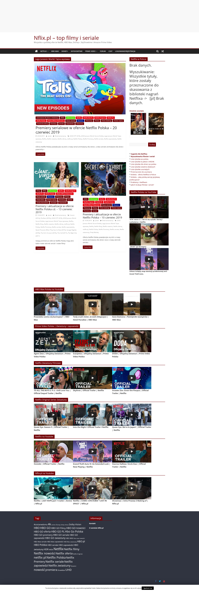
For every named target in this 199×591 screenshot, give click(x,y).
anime (53, 525)
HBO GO (45, 528)
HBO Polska (40, 544)
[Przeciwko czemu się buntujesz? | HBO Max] (53, 304)
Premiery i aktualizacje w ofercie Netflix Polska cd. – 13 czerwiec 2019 (55, 209)
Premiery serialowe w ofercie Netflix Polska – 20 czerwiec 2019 (76, 130)
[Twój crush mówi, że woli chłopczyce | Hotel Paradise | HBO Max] (92, 304)
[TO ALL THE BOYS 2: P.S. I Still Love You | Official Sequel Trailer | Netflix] (53, 378)
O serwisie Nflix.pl (96, 528)
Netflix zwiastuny (59, 565)
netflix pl (69, 139)
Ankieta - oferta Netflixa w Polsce (143, 174)
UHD (68, 570)
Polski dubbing (106, 121)
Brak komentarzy (60, 136)
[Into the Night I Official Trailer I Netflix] (92, 415)
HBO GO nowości (75, 528)
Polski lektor (40, 200)
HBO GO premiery (43, 534)
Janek (50, 136)
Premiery (53, 124)
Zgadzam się (147, 588)
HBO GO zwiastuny (55, 538)
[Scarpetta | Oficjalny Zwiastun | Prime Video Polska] (92, 341)
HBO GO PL (57, 531)
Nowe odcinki (70, 121)
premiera (51, 570)
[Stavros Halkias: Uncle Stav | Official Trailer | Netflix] (131, 452)
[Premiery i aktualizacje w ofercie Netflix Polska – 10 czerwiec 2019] (103, 163)
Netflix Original (100, 118)
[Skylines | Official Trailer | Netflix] (92, 378)
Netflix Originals (78, 554)
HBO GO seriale (61, 534)
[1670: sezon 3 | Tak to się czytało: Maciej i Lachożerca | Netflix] (149, 207)
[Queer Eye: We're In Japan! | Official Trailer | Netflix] (131, 415)
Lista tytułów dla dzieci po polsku (143, 164)
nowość (39, 569)
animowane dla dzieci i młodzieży (47, 118)
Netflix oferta (62, 139)
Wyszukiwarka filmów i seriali (143, 156)
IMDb (62, 118)
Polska (97, 121)
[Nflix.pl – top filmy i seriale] (36, 51)
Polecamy (89, 121)
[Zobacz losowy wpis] (162, 51)
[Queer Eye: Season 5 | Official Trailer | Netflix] (53, 415)
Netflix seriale (98, 139)
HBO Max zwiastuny (70, 542)
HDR (46, 549)
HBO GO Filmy (58, 528)
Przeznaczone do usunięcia (141, 172)
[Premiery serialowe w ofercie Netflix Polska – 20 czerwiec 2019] (80, 64)
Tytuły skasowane (42, 203)
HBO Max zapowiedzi (55, 542)
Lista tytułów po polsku (139, 159)
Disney (58, 525)
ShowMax (61, 570)
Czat (110, 51)
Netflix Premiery (88, 139)
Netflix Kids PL (88, 118)
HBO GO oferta (42, 531)
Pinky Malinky (94, 232)
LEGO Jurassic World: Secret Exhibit (92, 136)
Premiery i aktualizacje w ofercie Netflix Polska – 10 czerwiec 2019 (102, 216)
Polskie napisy (118, 121)
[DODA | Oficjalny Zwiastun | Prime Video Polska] (131, 341)
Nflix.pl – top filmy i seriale (66, 37)
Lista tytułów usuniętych (140, 169)
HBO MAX (55, 51)
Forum (103, 51)
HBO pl (81, 541)
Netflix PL (111, 118)
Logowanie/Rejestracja (125, 51)
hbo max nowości (79, 538)
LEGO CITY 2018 (75, 136)
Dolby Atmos (65, 525)
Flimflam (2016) (46, 218)
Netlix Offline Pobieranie (56, 121)
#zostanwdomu (40, 524)
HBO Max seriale (40, 542)
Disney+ (64, 51)
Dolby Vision (75, 524)
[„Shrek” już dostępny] (149, 234)
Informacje (70, 118)
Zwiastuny (79, 124)
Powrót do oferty (42, 124)
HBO (37, 528)
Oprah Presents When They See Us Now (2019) (51, 230)
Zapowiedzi (70, 124)
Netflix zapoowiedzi (110, 139)
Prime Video (90, 51)
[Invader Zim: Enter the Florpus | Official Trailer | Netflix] (131, 378)
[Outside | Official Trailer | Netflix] (53, 452)
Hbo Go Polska (74, 531)
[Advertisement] (99, 16)
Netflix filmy (39, 224)
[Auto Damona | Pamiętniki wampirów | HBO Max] (131, 304)
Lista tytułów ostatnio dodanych (143, 167)
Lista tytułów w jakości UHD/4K (142, 162)
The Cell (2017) (62, 233)
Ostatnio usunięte (136, 111)
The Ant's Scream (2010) (48, 233)
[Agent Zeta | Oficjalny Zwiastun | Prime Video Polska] (53, 341)
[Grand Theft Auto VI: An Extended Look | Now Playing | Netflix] (92, 452)
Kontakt (92, 523)
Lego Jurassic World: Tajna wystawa (56, 221)
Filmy (38, 191)
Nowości (80, 121)
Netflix (43, 51)
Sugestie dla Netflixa (139, 154)
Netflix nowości (52, 139)
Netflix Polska (41, 121)
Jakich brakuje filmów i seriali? (142, 185)
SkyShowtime (76, 51)
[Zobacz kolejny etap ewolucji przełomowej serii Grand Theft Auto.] (149, 259)
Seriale (61, 124)
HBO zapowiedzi (66, 545)
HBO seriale (52, 545)
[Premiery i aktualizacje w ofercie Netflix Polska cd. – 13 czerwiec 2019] (56, 163)
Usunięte (54, 203)
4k (49, 524)
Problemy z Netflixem (139, 182)
